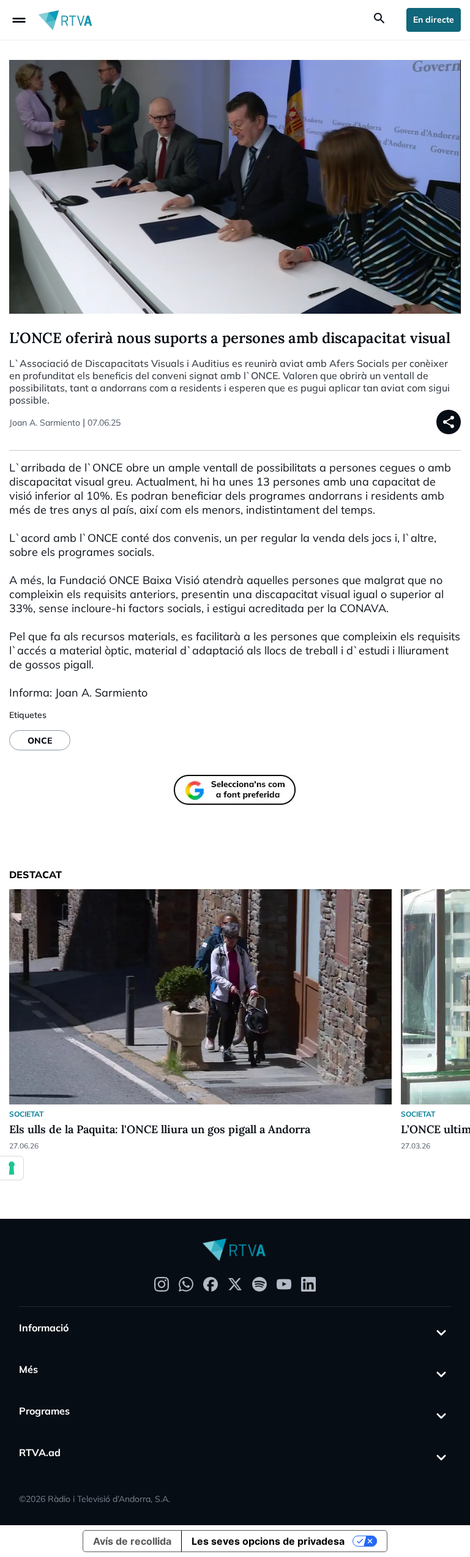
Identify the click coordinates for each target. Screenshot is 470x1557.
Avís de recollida (132, 1541)
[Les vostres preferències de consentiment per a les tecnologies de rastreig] (11, 1168)
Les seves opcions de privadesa (268, 1541)
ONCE (40, 740)
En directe (433, 19)
